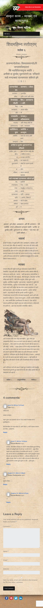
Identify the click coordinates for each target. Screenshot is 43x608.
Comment (7, 526)
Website (6, 569)
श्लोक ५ (9, 379)
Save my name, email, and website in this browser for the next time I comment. (20, 581)
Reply (5, 432)
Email (5, 560)
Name (5, 551)
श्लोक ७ (33, 379)
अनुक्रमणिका (21, 379)
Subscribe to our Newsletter (33, 7)
